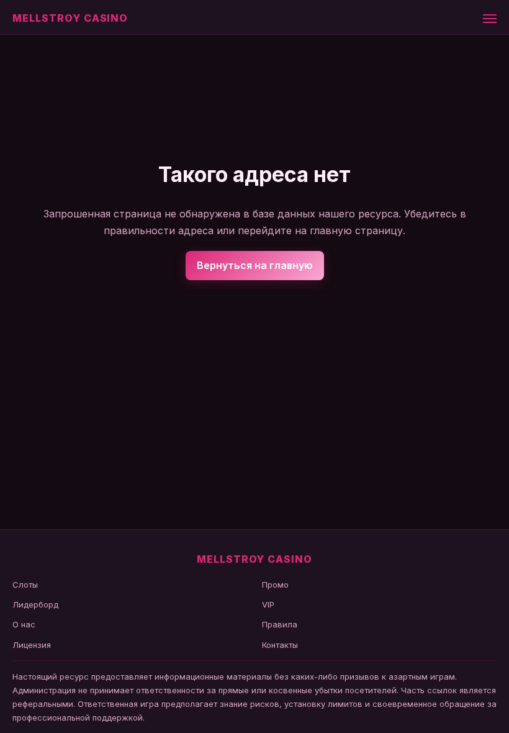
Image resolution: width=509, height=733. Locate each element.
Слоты (25, 585)
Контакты (280, 645)
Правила (279, 624)
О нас (23, 624)
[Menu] (490, 18)
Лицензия (31, 645)
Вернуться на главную (255, 265)
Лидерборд (35, 604)
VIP (268, 604)
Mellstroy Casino (70, 18)
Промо (275, 585)
